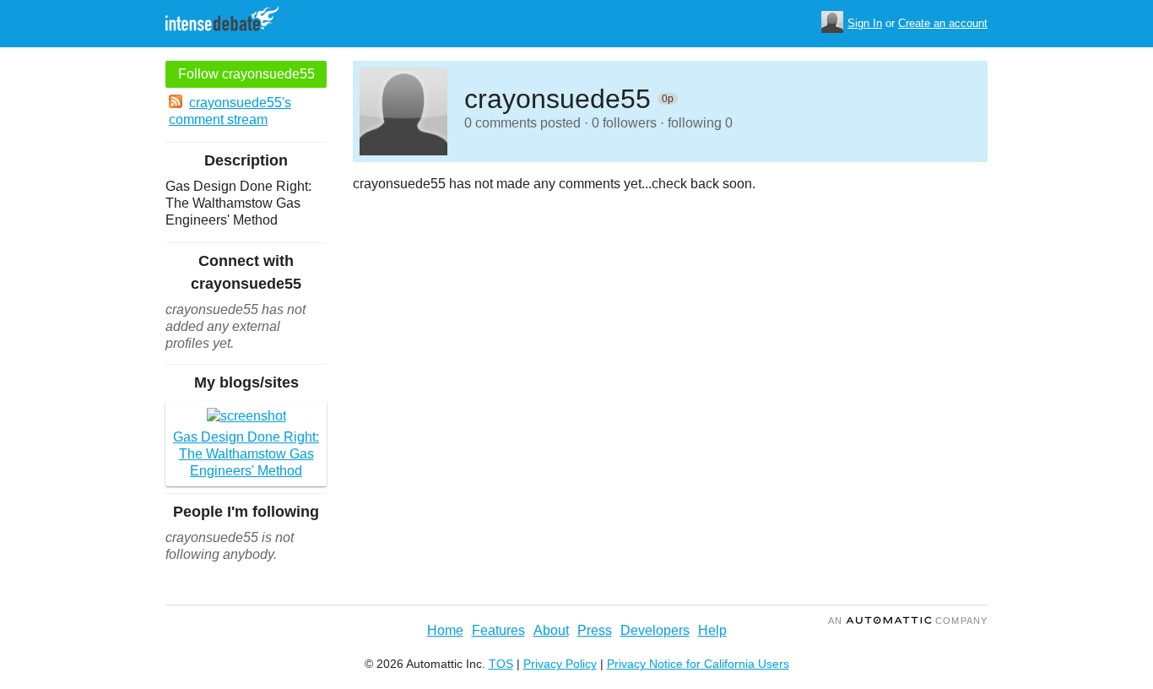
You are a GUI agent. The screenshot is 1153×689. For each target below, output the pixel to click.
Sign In (864, 23)
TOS (501, 663)
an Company (908, 621)
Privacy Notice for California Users (698, 663)
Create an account (943, 23)
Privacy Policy (560, 663)
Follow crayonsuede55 (246, 74)
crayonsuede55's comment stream (230, 111)
